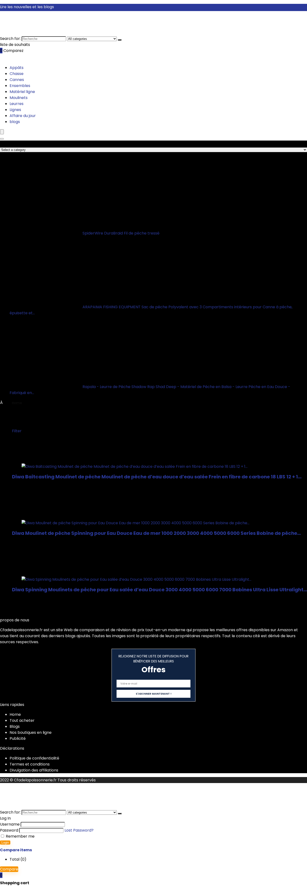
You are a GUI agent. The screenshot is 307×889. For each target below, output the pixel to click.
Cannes (17, 79)
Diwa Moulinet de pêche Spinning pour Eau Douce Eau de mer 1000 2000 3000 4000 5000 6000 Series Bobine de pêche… (156, 533)
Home (17, 403)
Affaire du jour (23, 115)
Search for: (10, 38)
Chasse (17, 73)
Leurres (17, 103)
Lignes (15, 109)
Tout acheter (22, 720)
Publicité (18, 738)
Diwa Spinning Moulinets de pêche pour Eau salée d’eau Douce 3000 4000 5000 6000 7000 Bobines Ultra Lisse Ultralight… (159, 589)
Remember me (20, 836)
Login (5, 842)
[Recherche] (120, 40)
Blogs (15, 726)
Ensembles (20, 85)
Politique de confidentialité (34, 758)
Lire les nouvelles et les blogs (27, 7)
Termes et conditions (30, 764)
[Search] (2, 139)
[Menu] (2, 131)
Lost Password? (79, 830)
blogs (15, 121)
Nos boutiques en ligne (31, 732)
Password (9, 830)
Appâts (17, 67)
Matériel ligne (22, 91)
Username (10, 824)
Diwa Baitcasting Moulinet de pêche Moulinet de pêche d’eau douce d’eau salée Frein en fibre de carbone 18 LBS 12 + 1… (156, 476)
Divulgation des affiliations (34, 770)
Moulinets (19, 97)
